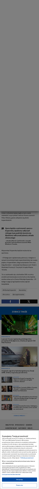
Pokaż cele (19, 485)
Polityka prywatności (27, 458)
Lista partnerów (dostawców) (11, 474)
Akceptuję (19, 479)
